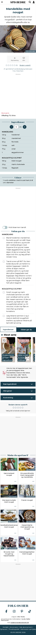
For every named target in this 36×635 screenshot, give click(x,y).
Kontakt (5, 627)
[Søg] (29, 2)
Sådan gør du (26, 330)
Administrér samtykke (28, 629)
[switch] (5, 227)
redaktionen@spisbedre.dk (19, 622)
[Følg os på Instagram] (14, 611)
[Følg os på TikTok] (30, 611)
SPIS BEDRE (18, 2)
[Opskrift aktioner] (15, 481)
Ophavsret (3, 629)
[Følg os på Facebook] (6, 611)
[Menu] (4, 2)
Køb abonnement (26, 627)
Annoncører (14, 627)
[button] (8, 349)
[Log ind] (33, 2)
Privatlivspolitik (14, 629)
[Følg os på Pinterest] (22, 611)
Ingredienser (8, 329)
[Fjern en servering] (11, 127)
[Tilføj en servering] (24, 127)
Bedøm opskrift (25, 65)
